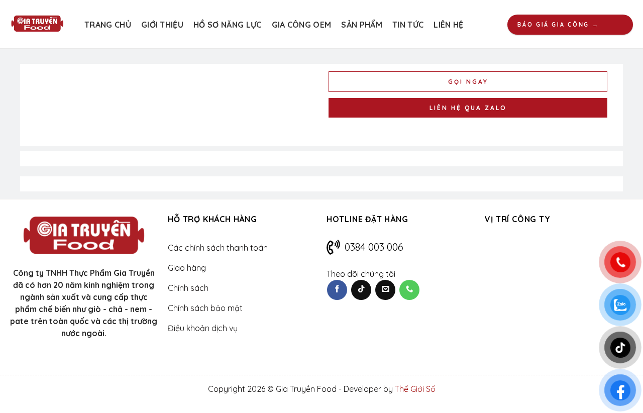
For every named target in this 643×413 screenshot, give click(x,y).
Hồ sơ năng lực (227, 25)
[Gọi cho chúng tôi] (409, 290)
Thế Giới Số (415, 389)
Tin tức (407, 25)
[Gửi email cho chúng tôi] (385, 290)
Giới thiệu (162, 25)
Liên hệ (448, 25)
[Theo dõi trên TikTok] (361, 290)
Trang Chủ (107, 25)
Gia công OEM (302, 25)
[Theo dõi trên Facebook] (337, 290)
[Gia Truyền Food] (37, 24)
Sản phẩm (361, 25)
